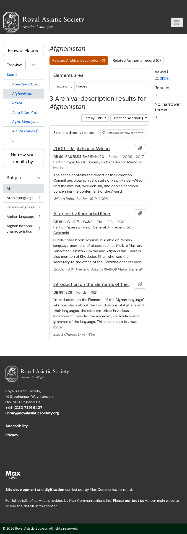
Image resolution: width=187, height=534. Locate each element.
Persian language (23, 208)
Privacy (11, 435)
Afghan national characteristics (23, 228)
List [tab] (33, 64)
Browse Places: (23, 50)
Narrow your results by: (23, 158)
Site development (20, 489)
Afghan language (23, 217)
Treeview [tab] (14, 64)
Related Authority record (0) (137, 60)
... (13, 140)
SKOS (164, 78)
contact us (134, 500)
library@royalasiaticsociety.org (32, 413)
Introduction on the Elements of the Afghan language (93, 284)
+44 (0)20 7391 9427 (23, 407)
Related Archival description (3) (78, 60)
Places (81, 86)
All (8, 188)
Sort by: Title (93, 118)
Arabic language (23, 199)
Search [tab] (12, 74)
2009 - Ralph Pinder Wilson (81, 148)
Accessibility (16, 425)
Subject (15, 178)
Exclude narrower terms (124, 133)
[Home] (45, 22)
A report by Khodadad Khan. (82, 213)
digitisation (54, 489)
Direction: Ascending (128, 118)
